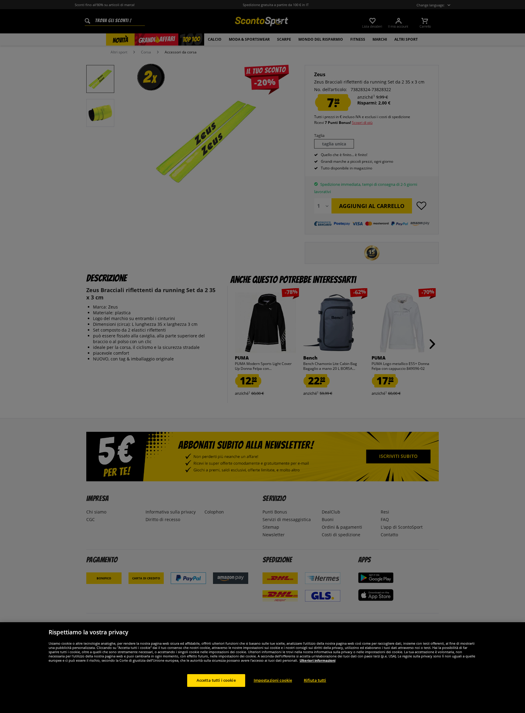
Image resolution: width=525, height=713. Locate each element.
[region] (262, 667)
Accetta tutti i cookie (216, 680)
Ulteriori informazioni (317, 660)
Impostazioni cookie (273, 680)
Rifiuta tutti (315, 680)
